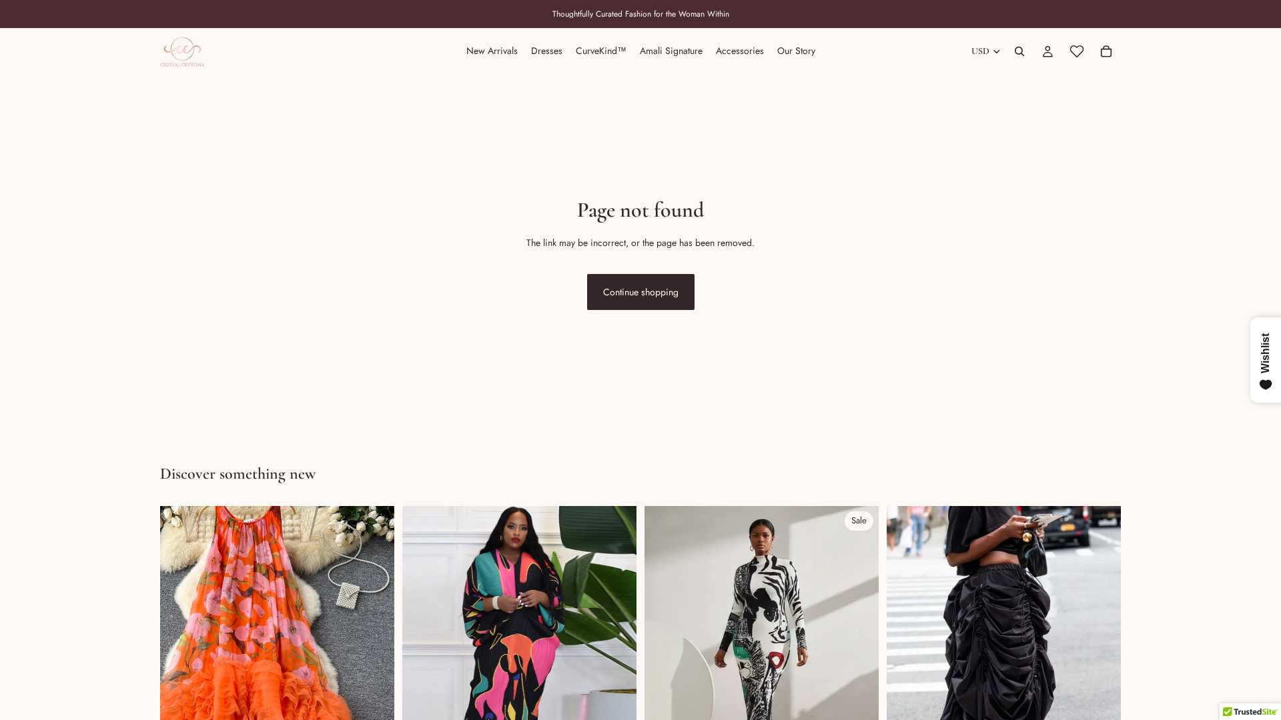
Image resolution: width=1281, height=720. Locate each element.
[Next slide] (374, 652)
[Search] (1019, 51)
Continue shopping (641, 292)
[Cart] (1106, 51)
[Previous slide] (180, 652)
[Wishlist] (1077, 51)
